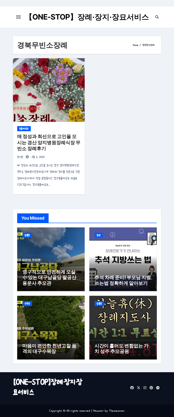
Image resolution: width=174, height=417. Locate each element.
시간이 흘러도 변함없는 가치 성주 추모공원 (122, 348)
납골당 (27, 235)
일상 (99, 235)
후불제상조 (24, 128)
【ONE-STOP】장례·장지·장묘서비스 (87, 16)
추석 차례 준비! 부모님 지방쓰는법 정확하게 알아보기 (123, 280)
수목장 (27, 303)
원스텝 (20, 157)
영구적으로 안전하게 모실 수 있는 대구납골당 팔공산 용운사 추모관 (49, 277)
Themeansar (117, 410)
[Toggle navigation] (18, 17)
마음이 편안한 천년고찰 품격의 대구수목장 (49, 348)
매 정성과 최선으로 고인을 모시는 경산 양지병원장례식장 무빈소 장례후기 (48, 142)
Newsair (98, 410)
